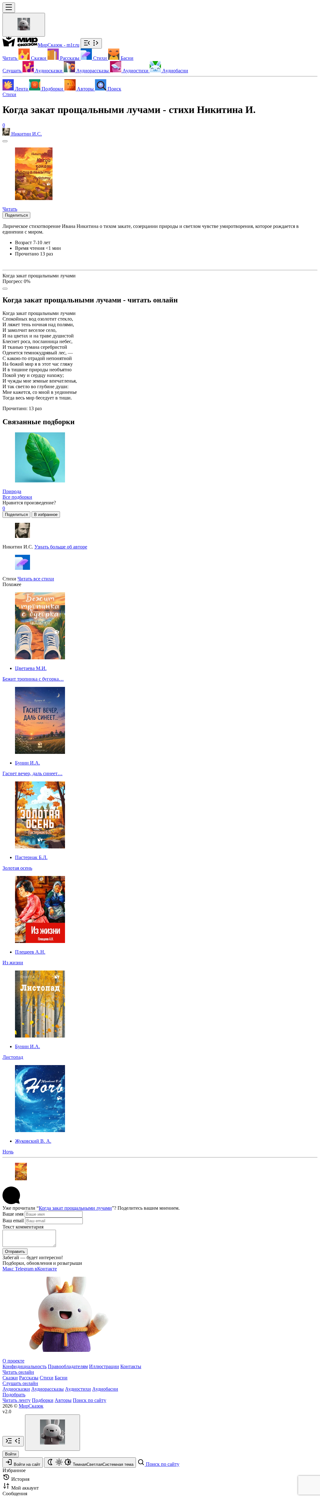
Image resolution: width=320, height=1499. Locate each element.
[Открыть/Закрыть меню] (8, 8)
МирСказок (31, 1406)
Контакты (130, 1366)
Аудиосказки (16, 1389)
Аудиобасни (105, 1389)
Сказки (10, 1377)
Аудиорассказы (47, 1389)
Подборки (42, 1400)
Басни (61, 1377)
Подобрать (13, 1394)
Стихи (9, 94)
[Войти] (23, 25)
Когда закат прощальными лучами (75, 1208)
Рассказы (28, 1377)
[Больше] (5, 289)
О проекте (13, 1360)
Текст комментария (22, 1226)
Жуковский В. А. (33, 1141)
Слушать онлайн (20, 1383)
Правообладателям (68, 1366)
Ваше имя (12, 1214)
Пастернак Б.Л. (31, 857)
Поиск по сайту (89, 1400)
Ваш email (13, 1220)
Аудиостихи (78, 1389)
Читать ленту (16, 1400)
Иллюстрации (104, 1366)
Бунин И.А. (27, 762)
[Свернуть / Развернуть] (91, 43)
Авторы (63, 1400)
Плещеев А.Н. (30, 952)
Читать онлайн (18, 1372)
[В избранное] (5, 141)
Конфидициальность (24, 1366)
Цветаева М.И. (31, 668)
